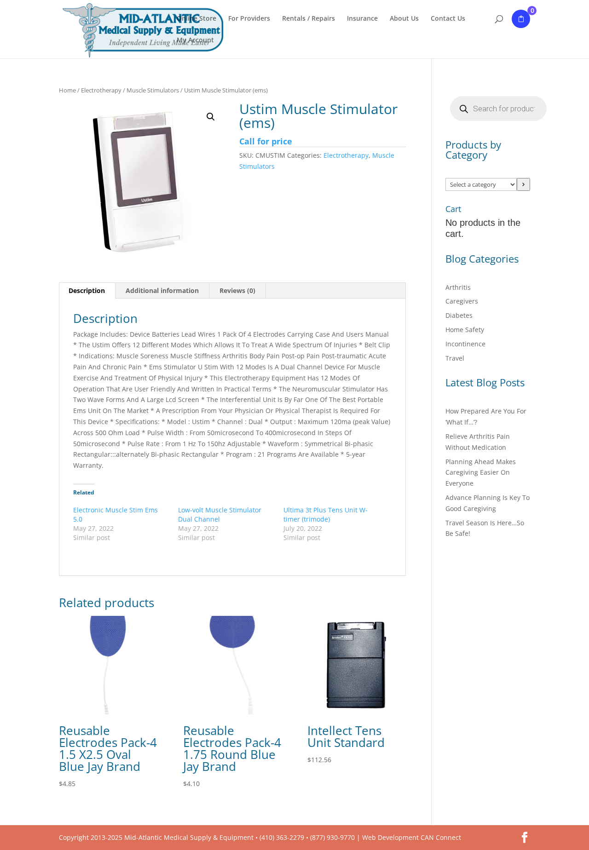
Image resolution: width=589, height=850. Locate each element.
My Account (195, 40)
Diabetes (459, 315)
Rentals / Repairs (308, 19)
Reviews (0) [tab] (237, 290)
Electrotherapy (101, 90)
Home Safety (464, 329)
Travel (454, 358)
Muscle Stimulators (153, 90)
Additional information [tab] (162, 290)
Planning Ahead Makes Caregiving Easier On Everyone (480, 472)
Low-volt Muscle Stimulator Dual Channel (219, 514)
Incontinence (465, 343)
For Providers (249, 19)
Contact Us (448, 19)
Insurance (362, 19)
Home (67, 90)
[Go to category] (523, 184)
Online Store (196, 19)
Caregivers (461, 301)
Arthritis (458, 287)
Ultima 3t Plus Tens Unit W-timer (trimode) (325, 514)
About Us (404, 19)
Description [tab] (87, 290)
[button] (210, 117)
